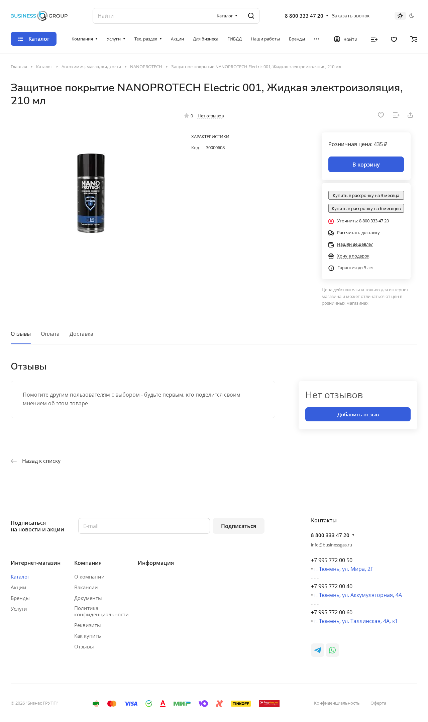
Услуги (19, 608)
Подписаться (238, 526)
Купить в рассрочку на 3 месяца (366, 195)
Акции (18, 587)
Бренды (20, 598)
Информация (156, 562)
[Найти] (251, 16)
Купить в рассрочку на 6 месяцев (366, 208)
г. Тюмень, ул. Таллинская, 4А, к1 (356, 621)
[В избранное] (381, 115)
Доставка (81, 333)
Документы (88, 598)
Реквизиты (87, 625)
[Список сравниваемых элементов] (374, 38)
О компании (89, 576)
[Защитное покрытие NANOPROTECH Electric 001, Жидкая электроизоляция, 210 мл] (91, 193)
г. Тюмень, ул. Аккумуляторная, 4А (358, 595)
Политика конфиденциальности (101, 611)
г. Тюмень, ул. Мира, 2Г (343, 569)
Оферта (378, 703)
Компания (88, 562)
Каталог (20, 576)
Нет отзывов (211, 116)
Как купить (87, 635)
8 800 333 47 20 (304, 16)
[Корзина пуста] (413, 38)
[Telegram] (317, 650)
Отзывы (21, 333)
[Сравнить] (396, 115)
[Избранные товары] (394, 38)
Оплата (50, 333)
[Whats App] (332, 650)
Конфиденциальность (337, 703)
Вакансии (86, 587)
